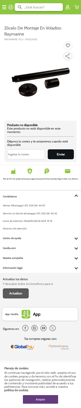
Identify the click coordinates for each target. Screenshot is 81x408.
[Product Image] (40, 78)
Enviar (61, 154)
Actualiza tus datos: (15, 279)
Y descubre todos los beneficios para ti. (28, 284)
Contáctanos (10, 196)
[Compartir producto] (67, 56)
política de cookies (16, 390)
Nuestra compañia (13, 258)
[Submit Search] (19, 7)
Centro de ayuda (12, 238)
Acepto (40, 399)
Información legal (12, 267)
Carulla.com (9, 248)
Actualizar (15, 293)
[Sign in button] (68, 7)
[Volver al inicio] (10, 7)
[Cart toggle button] (76, 7)
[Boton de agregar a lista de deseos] (68, 45)
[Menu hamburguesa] (4, 7)
